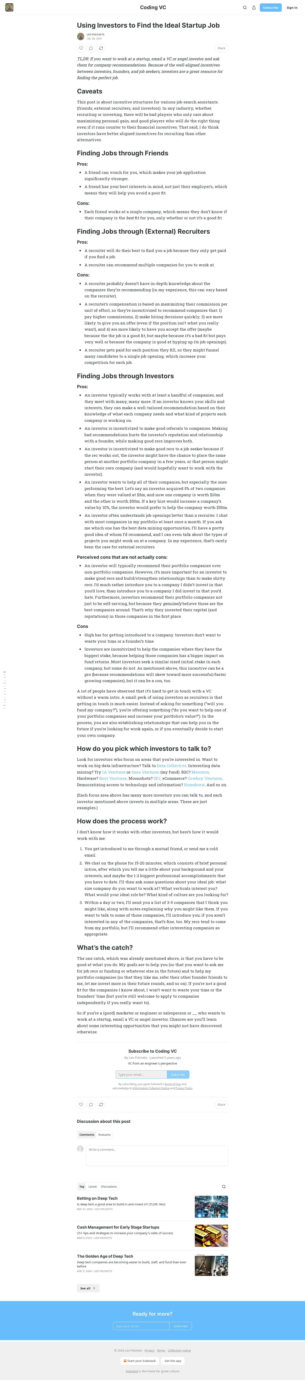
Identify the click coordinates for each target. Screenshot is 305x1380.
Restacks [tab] (104, 1135)
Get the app (173, 1361)
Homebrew (194, 784)
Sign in (292, 7)
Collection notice (179, 1350)
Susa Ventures (145, 772)
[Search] (245, 7)
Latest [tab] (92, 1186)
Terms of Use (173, 1084)
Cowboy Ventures (205, 778)
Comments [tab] (86, 1135)
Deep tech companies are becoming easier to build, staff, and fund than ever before (131, 1264)
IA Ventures (114, 772)
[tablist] (95, 1135)
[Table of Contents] (4, 690)
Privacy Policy (184, 1088)
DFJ (157, 778)
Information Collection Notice (151, 1088)
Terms (161, 1350)
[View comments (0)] (91, 48)
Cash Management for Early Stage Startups (118, 1227)
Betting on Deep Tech (97, 1198)
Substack (132, 1371)
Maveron (200, 772)
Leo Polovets (95, 34)
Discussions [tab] (109, 1186)
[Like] (81, 48)
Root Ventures (113, 778)
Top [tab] (81, 1186)
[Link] (71, 91)
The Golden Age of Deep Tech (105, 1256)
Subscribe (270, 7)
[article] (152, 1207)
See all (85, 1288)
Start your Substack (141, 1361)
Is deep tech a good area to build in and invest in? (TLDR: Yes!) (121, 1204)
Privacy (149, 1350)
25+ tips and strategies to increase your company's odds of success (125, 1233)
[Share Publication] (254, 7)
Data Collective (171, 765)
